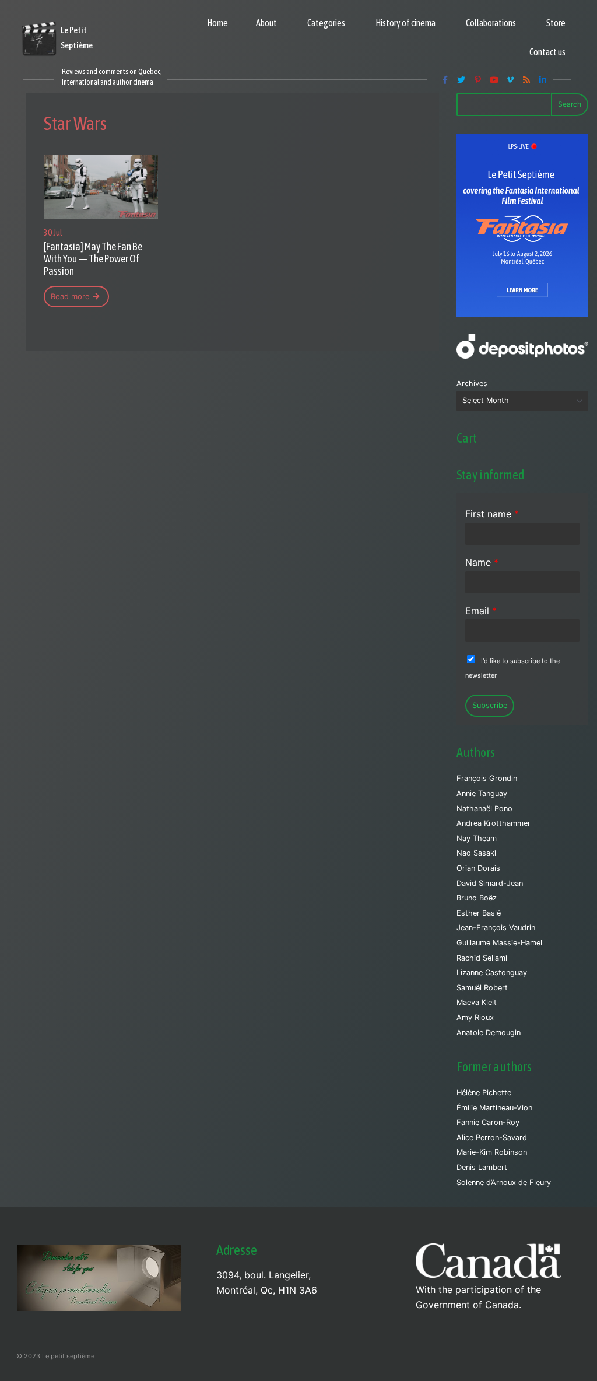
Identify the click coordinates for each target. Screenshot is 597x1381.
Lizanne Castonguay (491, 972)
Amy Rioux (475, 1017)
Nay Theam (476, 838)
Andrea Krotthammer (493, 823)
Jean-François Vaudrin (495, 927)
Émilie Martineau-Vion (494, 1107)
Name (481, 562)
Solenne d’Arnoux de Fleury (503, 1182)
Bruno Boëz (476, 897)
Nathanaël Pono (484, 808)
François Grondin (486, 778)
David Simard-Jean (489, 883)
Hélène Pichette (483, 1092)
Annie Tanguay (481, 793)
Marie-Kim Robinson (491, 1152)
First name (492, 514)
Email (481, 610)
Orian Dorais (478, 868)
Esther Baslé (478, 913)
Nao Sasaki (476, 853)
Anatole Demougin (488, 1032)
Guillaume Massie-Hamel (499, 942)
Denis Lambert (481, 1167)
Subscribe (489, 705)
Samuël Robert (482, 987)
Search (569, 104)
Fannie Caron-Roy (487, 1122)
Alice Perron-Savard (491, 1137)
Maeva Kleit (476, 1002)
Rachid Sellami (481, 958)
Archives (471, 383)
